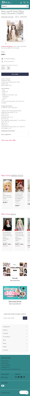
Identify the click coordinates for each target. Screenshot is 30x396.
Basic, (18, 46)
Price (3, 52)
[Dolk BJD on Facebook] (18, 377)
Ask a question (6, 134)
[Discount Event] (15, 292)
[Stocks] (15, 269)
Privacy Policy (4, 361)
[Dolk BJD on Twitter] (24, 377)
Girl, (2, 48)
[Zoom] (24, 40)
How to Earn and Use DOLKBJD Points (10, 369)
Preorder (17, 48)
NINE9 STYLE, (11, 48)
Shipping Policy (5, 367)
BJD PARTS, (24, 46)
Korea (13, 214)
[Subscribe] (25, 318)
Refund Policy (4, 363)
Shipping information (8, 131)
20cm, (15, 46)
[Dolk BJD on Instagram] (16, 377)
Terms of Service (5, 365)
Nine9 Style (7, 16)
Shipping (3, 65)
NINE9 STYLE (17, 176)
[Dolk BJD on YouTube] (21, 377)
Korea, (5, 48)
